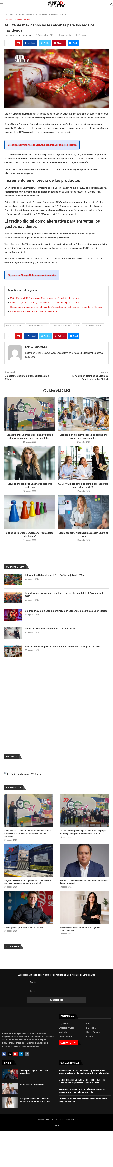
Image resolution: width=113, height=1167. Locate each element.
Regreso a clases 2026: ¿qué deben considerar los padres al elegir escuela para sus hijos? (27, 882)
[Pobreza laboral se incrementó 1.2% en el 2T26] (13, 633)
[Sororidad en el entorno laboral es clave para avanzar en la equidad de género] (83, 414)
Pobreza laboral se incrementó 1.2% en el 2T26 (50, 628)
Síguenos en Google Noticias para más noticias (32, 275)
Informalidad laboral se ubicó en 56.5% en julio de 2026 (54, 575)
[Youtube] (15, 1054)
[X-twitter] (10, 1054)
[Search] (111, 4)
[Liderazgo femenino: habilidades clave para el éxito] (83, 512)
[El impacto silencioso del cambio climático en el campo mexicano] (10, 1102)
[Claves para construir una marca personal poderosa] (29, 463)
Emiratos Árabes (66, 1028)
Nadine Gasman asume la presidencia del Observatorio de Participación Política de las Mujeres (56, 307)
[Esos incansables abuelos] (10, 1088)
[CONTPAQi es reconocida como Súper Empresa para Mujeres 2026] (83, 463)
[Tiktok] (27, 1054)
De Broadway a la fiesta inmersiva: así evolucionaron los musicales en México (66, 610)
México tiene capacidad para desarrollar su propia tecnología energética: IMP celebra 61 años (83, 832)
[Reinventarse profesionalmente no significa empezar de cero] (84, 907)
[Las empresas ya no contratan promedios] (28, 907)
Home (56, 1125)
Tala (77, 325)
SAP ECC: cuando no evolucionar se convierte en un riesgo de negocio (84, 882)
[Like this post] (19, 43)
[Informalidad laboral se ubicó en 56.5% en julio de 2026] (13, 579)
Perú (88, 1023)
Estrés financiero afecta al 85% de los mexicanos (33, 311)
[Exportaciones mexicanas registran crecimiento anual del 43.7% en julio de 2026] (13, 597)
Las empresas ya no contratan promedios (23, 927)
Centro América (93, 1032)
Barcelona (91, 1028)
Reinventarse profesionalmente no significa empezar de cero (80, 929)
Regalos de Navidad (61, 325)
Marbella (63, 1032)
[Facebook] (4, 1054)
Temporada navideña (93, 325)
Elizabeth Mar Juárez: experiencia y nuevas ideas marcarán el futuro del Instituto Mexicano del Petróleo (27, 833)
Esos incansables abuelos (32, 1084)
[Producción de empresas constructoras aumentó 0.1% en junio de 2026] (13, 651)
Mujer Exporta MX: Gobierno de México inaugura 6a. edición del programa (45, 298)
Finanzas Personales (37, 325)
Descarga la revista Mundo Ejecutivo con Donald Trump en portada (42, 145)
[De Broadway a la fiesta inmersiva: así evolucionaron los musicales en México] (13, 615)
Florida (89, 1036)
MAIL (74, 1043)
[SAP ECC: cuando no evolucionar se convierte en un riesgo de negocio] (84, 860)
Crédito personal (14, 325)
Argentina (63, 1023)
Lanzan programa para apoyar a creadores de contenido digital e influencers (46, 302)
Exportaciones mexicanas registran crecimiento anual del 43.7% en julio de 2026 (64, 595)
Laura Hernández (23, 35)
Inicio (6, 14)
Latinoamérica (65, 1036)
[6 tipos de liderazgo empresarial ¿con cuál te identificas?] (29, 512)
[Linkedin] (21, 1054)
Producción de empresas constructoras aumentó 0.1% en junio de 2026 (62, 646)
